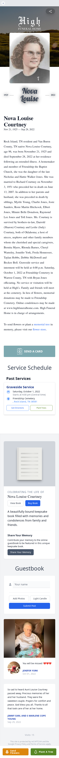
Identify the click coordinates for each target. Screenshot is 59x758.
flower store (39, 329)
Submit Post (29, 605)
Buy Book (33, 503)
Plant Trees (41, 408)
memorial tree (42, 324)
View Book (15, 503)
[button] (29, 638)
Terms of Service (38, 744)
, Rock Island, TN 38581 (25, 401)
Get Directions (17, 408)
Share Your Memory (20, 552)
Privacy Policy (21, 744)
